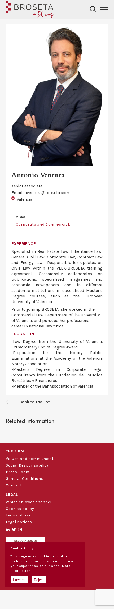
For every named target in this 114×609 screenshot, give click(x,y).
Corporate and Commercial (42, 224)
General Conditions (24, 478)
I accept (19, 580)
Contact (14, 485)
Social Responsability (27, 465)
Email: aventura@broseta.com (40, 192)
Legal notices (19, 522)
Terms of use (18, 515)
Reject (39, 580)
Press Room (17, 472)
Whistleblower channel (28, 502)
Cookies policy (20, 508)
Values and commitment (30, 458)
